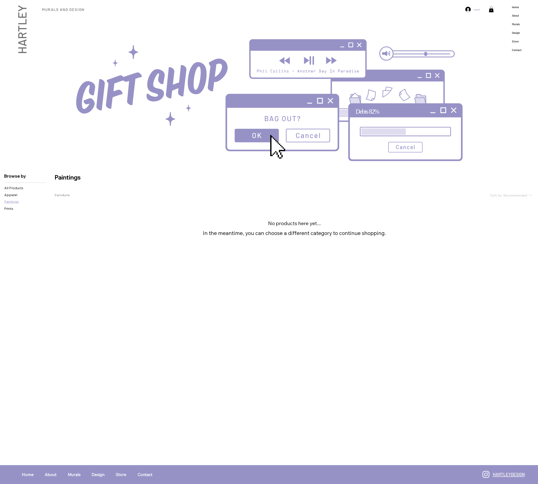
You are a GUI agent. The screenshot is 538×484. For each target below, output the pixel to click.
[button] (491, 9)
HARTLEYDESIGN (509, 474)
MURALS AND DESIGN (63, 9)
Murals (516, 24)
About (515, 15)
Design (516, 32)
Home (515, 7)
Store (515, 41)
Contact (517, 50)
